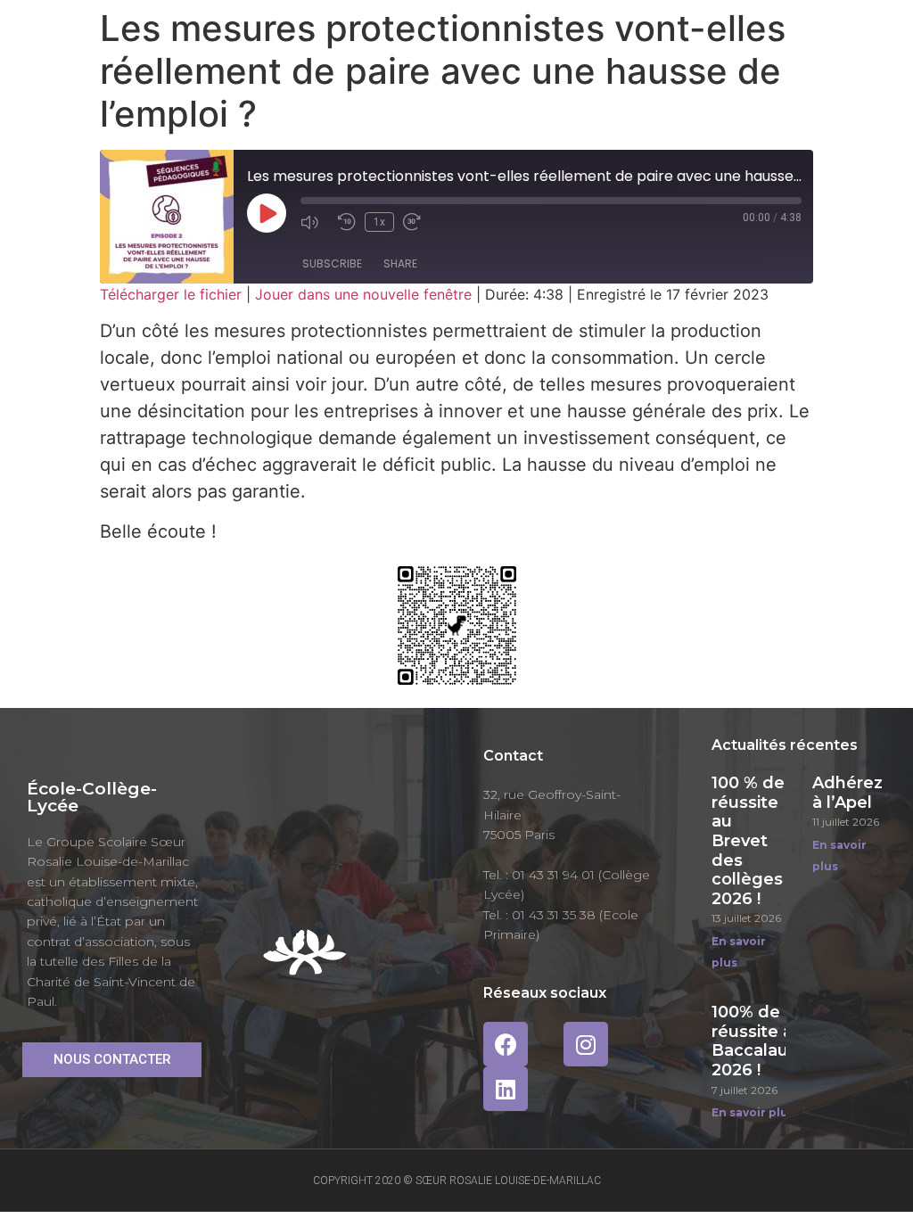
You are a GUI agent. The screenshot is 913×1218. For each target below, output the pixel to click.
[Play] (266, 213)
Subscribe (332, 263)
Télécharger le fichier (171, 294)
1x (379, 222)
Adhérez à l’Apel (847, 792)
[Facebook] (505, 1044)
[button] (112, 1059)
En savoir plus (752, 1112)
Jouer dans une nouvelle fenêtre (363, 294)
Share (400, 263)
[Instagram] (585, 1044)
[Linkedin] (505, 1088)
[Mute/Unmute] (314, 222)
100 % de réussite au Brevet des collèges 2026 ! (748, 841)
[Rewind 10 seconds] (347, 222)
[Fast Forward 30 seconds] (417, 222)
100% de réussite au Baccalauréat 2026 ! (766, 1041)
